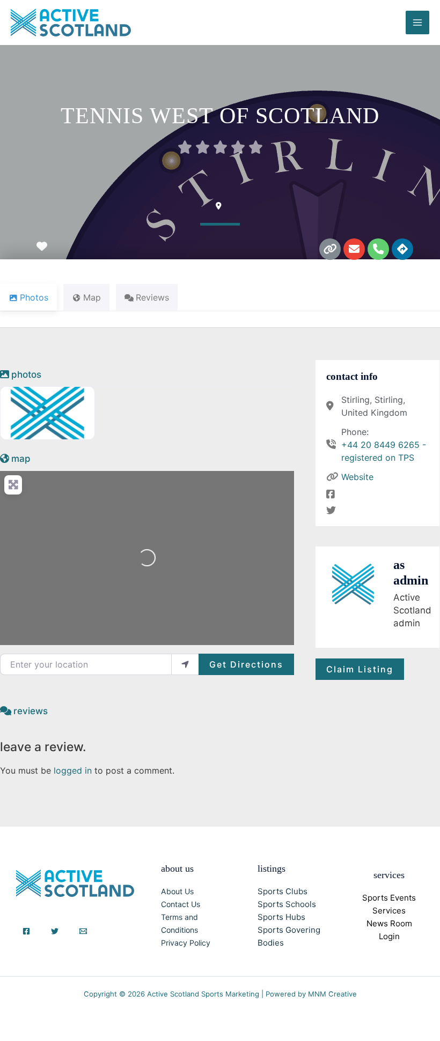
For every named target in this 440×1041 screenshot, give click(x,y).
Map (21, 458)
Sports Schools (287, 904)
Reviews (30, 711)
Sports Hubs (281, 917)
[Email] (83, 931)
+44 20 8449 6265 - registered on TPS (383, 451)
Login (389, 936)
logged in (73, 770)
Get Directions (246, 664)
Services (389, 910)
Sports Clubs (282, 891)
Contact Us (180, 904)
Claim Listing (359, 669)
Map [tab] (92, 297)
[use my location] (185, 664)
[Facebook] (26, 931)
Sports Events (389, 898)
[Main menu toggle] (417, 22)
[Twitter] (55, 931)
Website (357, 476)
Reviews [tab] (152, 297)
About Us (177, 891)
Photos (26, 374)
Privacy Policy (185, 942)
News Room (389, 923)
